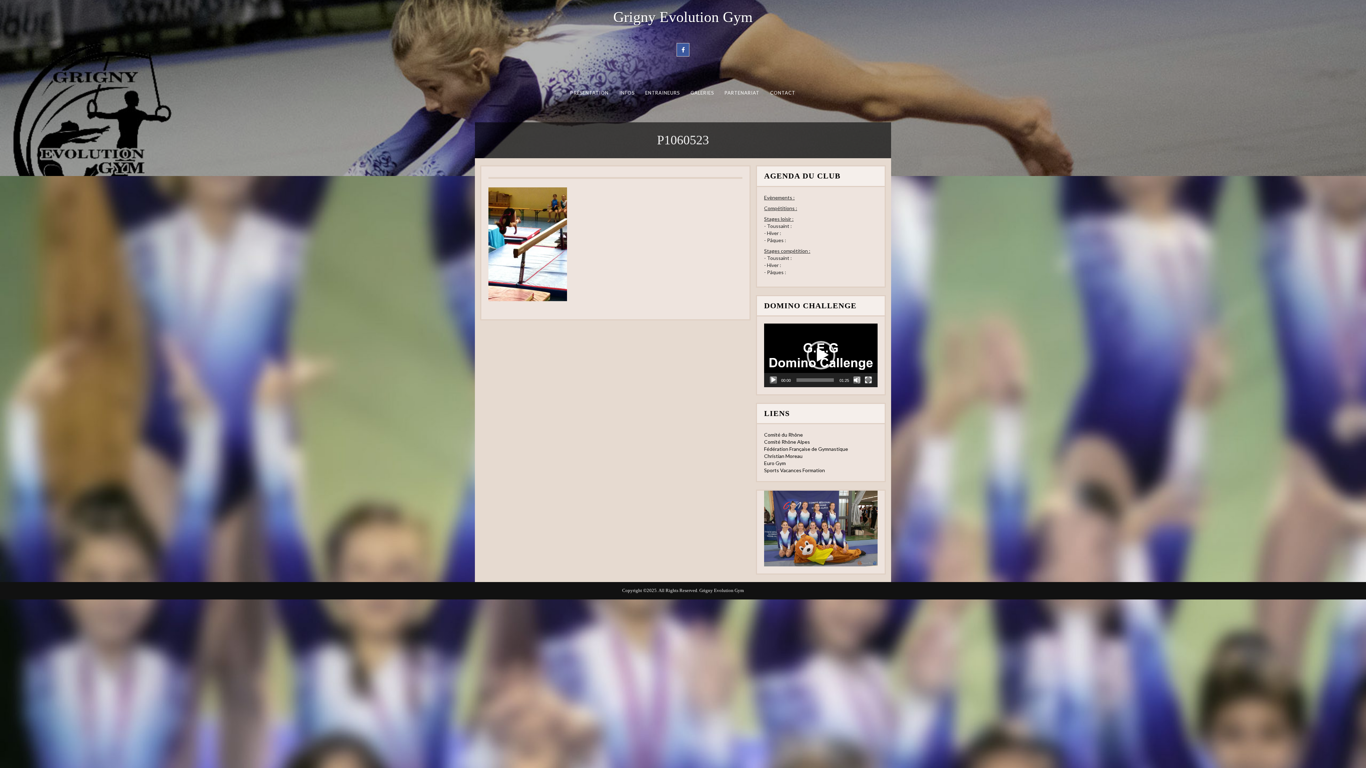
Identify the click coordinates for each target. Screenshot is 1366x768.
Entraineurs (662, 93)
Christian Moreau (783, 456)
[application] (821, 355)
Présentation (589, 93)
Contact (783, 93)
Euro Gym (775, 463)
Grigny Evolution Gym (683, 17)
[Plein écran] (868, 380)
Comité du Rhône (783, 435)
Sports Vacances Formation (794, 470)
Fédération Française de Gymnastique (806, 449)
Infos (627, 93)
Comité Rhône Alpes (787, 442)
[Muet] (857, 380)
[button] (821, 355)
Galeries (702, 93)
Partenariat (742, 93)
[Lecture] (773, 380)
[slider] (815, 380)
